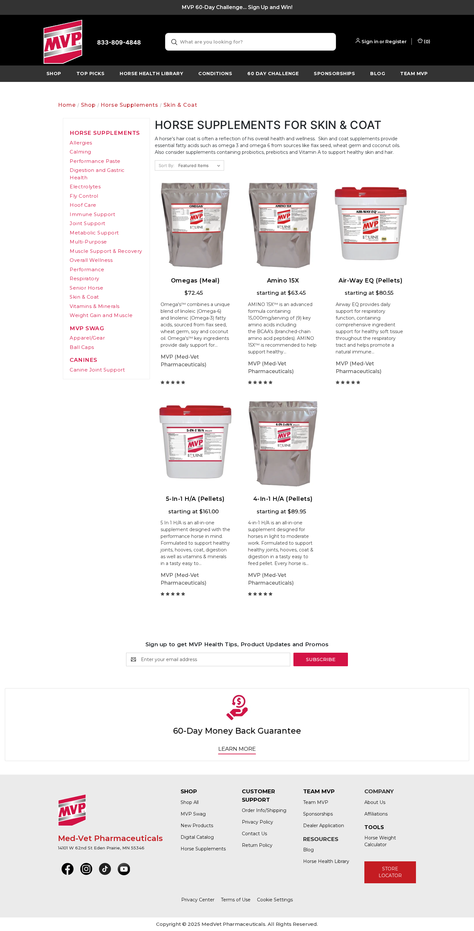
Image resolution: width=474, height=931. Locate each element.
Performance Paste (95, 161)
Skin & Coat (84, 297)
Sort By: (166, 165)
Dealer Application (323, 825)
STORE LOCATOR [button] (390, 872)
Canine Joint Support (97, 370)
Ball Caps (82, 347)
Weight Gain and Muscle (101, 315)
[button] (68, 869)
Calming (80, 152)
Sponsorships (334, 73)
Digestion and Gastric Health (97, 174)
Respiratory (84, 278)
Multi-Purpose (88, 242)
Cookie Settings (275, 900)
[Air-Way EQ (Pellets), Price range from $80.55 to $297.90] (370, 226)
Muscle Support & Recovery (106, 251)
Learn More (237, 749)
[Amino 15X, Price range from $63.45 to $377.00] (282, 226)
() (426, 41)
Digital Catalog (197, 837)
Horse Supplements (105, 133)
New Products (197, 825)
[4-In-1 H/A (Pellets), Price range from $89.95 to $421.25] (282, 444)
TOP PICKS (90, 73)
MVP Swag (87, 328)
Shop (53, 73)
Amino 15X (283, 280)
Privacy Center (197, 900)
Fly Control (84, 196)
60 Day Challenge (273, 73)
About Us (374, 802)
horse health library (151, 73)
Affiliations (376, 814)
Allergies (81, 143)
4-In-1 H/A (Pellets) (283, 499)
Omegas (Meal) (195, 280)
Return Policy (257, 845)
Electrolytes (85, 186)
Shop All (190, 802)
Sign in (370, 41)
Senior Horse (86, 288)
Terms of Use (236, 900)
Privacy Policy (257, 822)
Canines (83, 360)
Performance (87, 269)
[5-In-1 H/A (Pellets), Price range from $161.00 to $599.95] (195, 444)
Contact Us (254, 834)
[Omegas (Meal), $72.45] (195, 226)
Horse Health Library (326, 861)
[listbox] (200, 165)
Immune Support (92, 214)
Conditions (215, 73)
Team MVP (414, 73)
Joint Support (87, 223)
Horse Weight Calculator (380, 841)
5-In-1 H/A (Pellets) (195, 499)
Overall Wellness (91, 260)
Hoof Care (83, 205)
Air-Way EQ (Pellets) (370, 280)
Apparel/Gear (87, 338)
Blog (377, 73)
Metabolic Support (94, 233)
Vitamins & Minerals (95, 306)
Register (396, 41)
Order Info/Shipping (264, 810)
